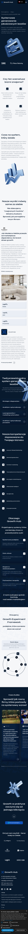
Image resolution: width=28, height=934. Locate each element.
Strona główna (5, 12)
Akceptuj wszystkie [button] (7, 930)
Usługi (11, 12)
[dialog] (14, 922)
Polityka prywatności (9, 920)
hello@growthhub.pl (7, 880)
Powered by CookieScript (6, 932)
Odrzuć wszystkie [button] (20, 930)
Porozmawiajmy (15, 822)
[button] (14, 401)
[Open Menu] (26, 2)
